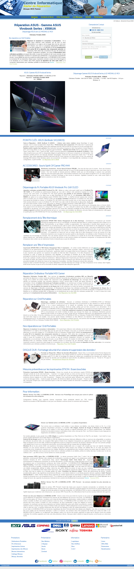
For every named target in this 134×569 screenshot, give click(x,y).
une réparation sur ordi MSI (67, 293)
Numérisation (105, 549)
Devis (74, 521)
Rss (100, 561)
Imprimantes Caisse (18, 546)
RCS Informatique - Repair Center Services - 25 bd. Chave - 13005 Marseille (76, 565)
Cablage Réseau (17, 554)
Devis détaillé (103, 57)
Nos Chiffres (76, 544)
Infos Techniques (63, 17)
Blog (91, 561)
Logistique (75, 541)
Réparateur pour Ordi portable (66, 344)
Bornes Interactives (18, 551)
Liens (103, 541)
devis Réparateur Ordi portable (69, 320)
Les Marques (77, 17)
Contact (44, 551)
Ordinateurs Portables (19, 541)
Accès (44, 546)
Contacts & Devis (47, 17)
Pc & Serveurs (16, 544)
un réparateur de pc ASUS (50, 159)
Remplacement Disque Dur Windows (63, 359)
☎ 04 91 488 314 (96, 30)
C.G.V (73, 549)
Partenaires (98, 17)
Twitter (55, 561)
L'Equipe (44, 544)
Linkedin (80, 561)
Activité (88, 17)
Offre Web (104, 544)
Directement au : (96, 28)
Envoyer (88, 57)
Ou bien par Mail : (96, 32)
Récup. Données (17, 556)
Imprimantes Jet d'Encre (20, 549)
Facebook (42, 561)
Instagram (67, 561)
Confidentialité (5, 565)
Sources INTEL (94, 478)
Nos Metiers (46, 541)
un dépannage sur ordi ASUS (72, 212)
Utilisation (130, 565)
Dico (73, 546)
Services (34, 17)
